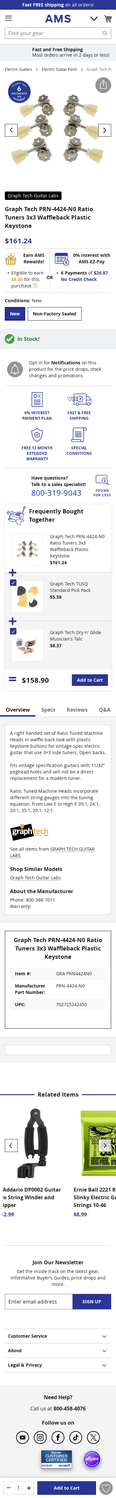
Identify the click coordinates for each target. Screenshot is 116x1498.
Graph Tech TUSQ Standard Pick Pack (70, 587)
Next (104, 1145)
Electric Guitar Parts (59, 69)
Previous (11, 1145)
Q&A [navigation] (105, 709)
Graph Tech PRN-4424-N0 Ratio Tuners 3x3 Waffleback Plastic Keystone (77, 546)
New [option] (15, 314)
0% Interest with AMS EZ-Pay (91, 258)
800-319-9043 (56, 493)
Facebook (58, 1437)
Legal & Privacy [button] (25, 1365)
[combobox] (58, 33)
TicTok (75, 1437)
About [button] (15, 1350)
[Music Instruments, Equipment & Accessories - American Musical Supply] (58, 19)
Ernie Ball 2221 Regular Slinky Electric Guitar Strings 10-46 (34, 1197)
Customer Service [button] (27, 1336)
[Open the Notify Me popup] (15, 369)
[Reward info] (35, 285)
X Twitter (93, 1437)
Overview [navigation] (18, 709)
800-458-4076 (69, 1408)
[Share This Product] (103, 85)
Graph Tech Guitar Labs (33, 195)
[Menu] (8, 18)
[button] (107, 18)
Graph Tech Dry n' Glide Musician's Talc (75, 635)
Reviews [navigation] (77, 709)
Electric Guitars (18, 69)
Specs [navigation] (48, 709)
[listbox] (58, 314)
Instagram (40, 1437)
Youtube (22, 1437)
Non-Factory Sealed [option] (54, 314)
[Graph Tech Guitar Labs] (29, 842)
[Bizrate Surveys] (63, 1464)
